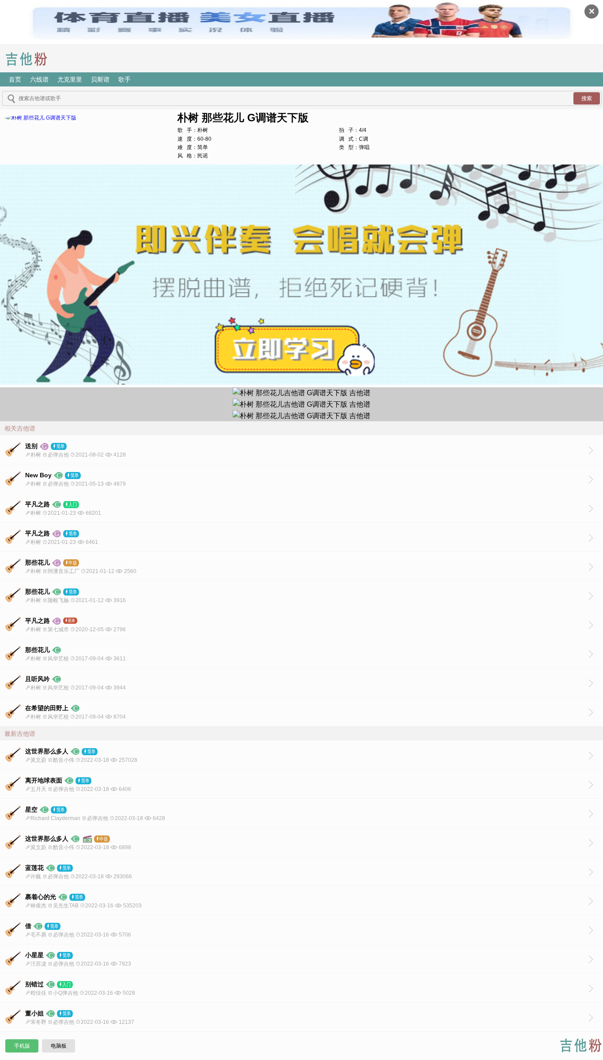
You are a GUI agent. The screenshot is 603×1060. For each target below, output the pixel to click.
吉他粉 (32, 58)
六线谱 (39, 79)
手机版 (22, 1046)
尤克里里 (69, 79)
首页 (15, 79)
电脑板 (59, 1046)
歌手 (124, 79)
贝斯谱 (100, 79)
